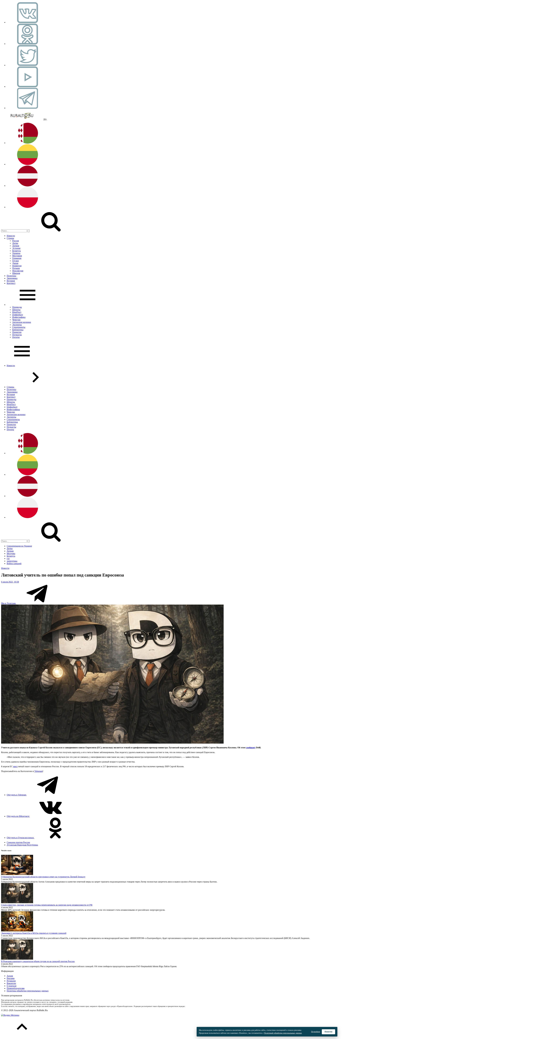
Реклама (10, 978)
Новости (11, 236)
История (11, 281)
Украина (16, 253)
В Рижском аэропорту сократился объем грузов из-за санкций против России (38, 961)
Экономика (12, 278)
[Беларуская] (27, 143)
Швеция (16, 273)
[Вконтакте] (27, 22)
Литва (15, 243)
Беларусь (16, 251)
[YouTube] (27, 86)
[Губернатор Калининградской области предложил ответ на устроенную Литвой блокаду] (17, 874)
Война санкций (14, 563)
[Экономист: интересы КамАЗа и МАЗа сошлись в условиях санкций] (17, 930)
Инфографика (18, 317)
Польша (16, 268)
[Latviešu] (27, 185)
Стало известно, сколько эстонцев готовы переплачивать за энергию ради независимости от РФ (46, 905)
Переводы (17, 307)
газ (8, 558)
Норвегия (16, 266)
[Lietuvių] (27, 164)
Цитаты (16, 337)
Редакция (11, 981)
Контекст (11, 283)
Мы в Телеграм (8, 603)
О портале (11, 986)
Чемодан (16, 319)
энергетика (12, 561)
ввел (15, 766)
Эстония (16, 248)
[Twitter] (27, 65)
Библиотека (17, 329)
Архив (10, 976)
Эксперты (17, 324)
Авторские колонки (21, 322)
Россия (15, 241)
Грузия (15, 261)
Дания (15, 263)
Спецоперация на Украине (19, 546)
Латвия (15, 246)
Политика (11, 276)
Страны (10, 238)
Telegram (38, 771)
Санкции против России (18, 842)
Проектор (16, 332)
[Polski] (27, 207)
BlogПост (16, 312)
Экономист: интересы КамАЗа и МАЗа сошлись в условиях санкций (33, 933)
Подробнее (315, 1032)
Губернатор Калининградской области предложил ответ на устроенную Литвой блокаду (43, 877)
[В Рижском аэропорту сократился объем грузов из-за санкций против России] (17, 959)
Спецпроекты (18, 327)
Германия (16, 258)
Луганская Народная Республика (22, 845)
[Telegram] (27, 108)
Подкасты (17, 334)
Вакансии (11, 983)
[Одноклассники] (27, 44)
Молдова (11, 553)
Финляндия (17, 271)
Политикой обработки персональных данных (283, 1033)
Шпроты (16, 309)
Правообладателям (15, 988)
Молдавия (17, 256)
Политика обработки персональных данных (28, 991)
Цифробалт (17, 314)
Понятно (328, 1032)
